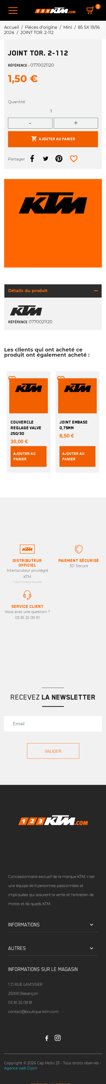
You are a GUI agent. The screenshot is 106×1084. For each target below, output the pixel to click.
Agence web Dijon (20, 1068)
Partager (32, 158)
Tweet (45, 158)
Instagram (58, 1036)
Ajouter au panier (53, 139)
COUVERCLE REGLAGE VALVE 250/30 (26, 428)
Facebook (46, 1036)
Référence (18, 322)
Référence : (18, 65)
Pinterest (59, 158)
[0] (90, 10)
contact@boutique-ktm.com (33, 1011)
